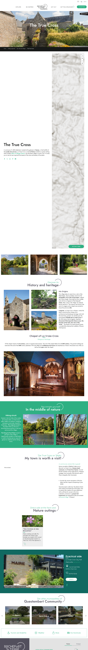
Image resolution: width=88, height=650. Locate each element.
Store (57, 633)
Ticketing (82, 7)
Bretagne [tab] (78, 644)
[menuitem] (18, 7)
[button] (81, 1)
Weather (41, 633)
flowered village (64, 497)
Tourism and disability (18, 633)
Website (71, 579)
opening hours (76, 562)
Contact (68, 575)
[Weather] (78, 1)
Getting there (76, 246)
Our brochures (75, 633)
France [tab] (68, 644)
